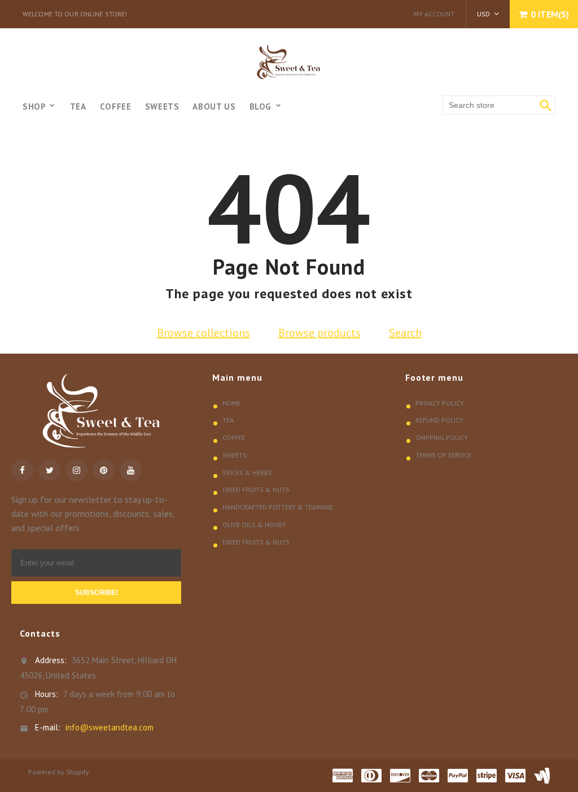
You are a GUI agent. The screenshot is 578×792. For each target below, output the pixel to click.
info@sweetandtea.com (109, 727)
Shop (35, 106)
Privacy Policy (439, 403)
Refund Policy (439, 420)
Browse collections (203, 332)
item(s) (550, 14)
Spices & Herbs (247, 472)
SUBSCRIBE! (96, 593)
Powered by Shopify (58, 772)
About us (213, 106)
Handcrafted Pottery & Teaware (277, 507)
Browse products (319, 332)
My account (434, 14)
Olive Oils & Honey (254, 524)
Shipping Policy (441, 437)
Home (231, 403)
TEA (78, 106)
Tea (228, 420)
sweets (162, 106)
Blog (261, 106)
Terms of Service (443, 455)
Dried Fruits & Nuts (256, 489)
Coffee (233, 437)
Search (405, 332)
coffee (116, 106)
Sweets (234, 455)
